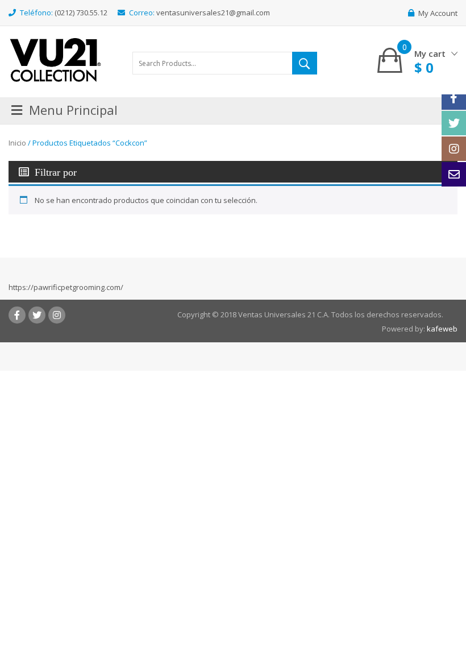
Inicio (17, 143)
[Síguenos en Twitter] (454, 123)
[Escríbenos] (454, 174)
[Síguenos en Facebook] (454, 97)
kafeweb (442, 329)
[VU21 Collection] (55, 59)
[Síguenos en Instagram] (454, 148)
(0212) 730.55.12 (81, 12)
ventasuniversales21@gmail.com (213, 12)
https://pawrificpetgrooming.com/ (66, 287)
